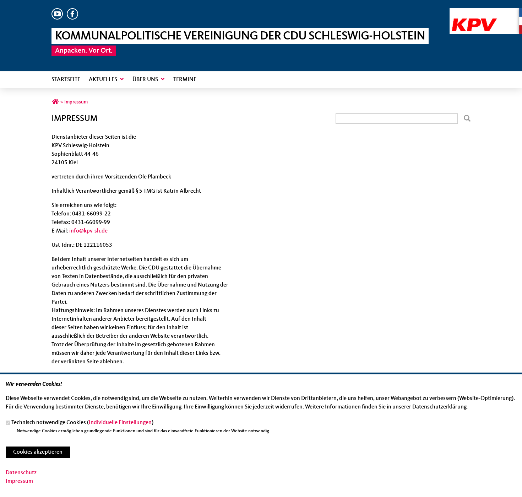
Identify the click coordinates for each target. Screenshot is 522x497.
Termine (184, 79)
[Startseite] (486, 12)
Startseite (65, 79)
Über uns (145, 79)
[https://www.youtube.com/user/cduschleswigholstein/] (57, 18)
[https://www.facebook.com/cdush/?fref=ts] (72, 18)
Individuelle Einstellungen (120, 423)
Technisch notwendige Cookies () (82, 423)
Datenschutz (21, 473)
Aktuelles (103, 79)
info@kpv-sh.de (88, 231)
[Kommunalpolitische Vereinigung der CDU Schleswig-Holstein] (55, 102)
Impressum (19, 481)
